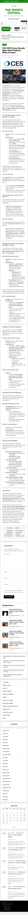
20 (17, 818)
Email (5, 578)
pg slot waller (11, 833)
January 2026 (6, 751)
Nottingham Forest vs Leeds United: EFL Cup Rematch (12, 1)
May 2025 (5, 763)
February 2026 (6, 748)
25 (10, 820)
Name (6, 572)
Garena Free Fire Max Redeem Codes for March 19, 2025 (16, 632)
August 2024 (6, 790)
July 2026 (5, 733)
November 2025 (6, 754)
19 (14, 818)
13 (17, 815)
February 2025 (6, 772)
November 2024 (6, 781)
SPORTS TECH (6, 709)
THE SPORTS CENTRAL (14, 11)
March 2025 (6, 769)
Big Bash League (7, 685)
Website (6, 584)
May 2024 (5, 799)
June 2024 (5, 796)
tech (16, 501)
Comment (7, 554)
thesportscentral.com (8, 55)
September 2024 (7, 787)
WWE (4, 718)
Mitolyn (10, 886)
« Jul (13, 826)
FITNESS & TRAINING (8, 694)
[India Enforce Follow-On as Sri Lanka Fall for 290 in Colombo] (15, 30)
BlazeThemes (7, 909)
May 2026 (5, 739)
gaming (18, 517)
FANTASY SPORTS (7, 691)
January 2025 (6, 775)
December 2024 (6, 778)
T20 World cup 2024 (7, 712)
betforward (10, 848)
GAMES (4, 44)
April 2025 (5, 766)
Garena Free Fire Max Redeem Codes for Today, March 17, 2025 (16, 643)
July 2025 (5, 757)
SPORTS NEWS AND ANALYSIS (10, 706)
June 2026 (5, 736)
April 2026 (5, 742)
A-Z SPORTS (6, 682)
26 (14, 820)
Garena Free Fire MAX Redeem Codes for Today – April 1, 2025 (17, 622)
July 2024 (5, 793)
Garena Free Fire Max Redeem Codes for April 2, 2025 (16, 611)
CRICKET (5, 688)
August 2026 (6, 730)
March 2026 (6, 745)
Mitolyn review (11, 872)
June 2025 (5, 760)
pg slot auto (11, 860)
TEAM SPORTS (6, 715)
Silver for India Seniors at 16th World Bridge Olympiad (15, 835)
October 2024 (6, 784)
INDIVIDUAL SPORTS (8, 703)
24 (7, 820)
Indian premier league (8, 700)
